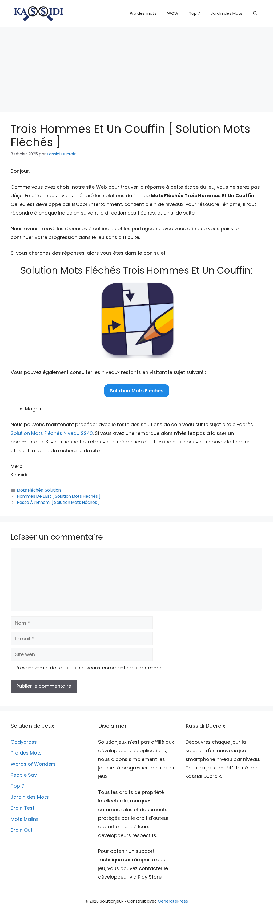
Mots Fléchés (30, 490)
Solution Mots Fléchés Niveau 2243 (52, 433)
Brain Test (22, 808)
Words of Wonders (33, 764)
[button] (255, 13)
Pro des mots (143, 13)
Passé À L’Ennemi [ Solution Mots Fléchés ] (58, 502)
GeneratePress (173, 901)
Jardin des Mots (226, 13)
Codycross (24, 742)
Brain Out (22, 830)
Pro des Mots (26, 753)
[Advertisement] (136, 66)
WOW (172, 13)
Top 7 (194, 13)
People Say (24, 775)
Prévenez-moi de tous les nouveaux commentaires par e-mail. (89, 667)
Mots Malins (25, 819)
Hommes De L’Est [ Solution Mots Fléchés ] (59, 496)
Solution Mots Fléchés (136, 390)
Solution (53, 490)
